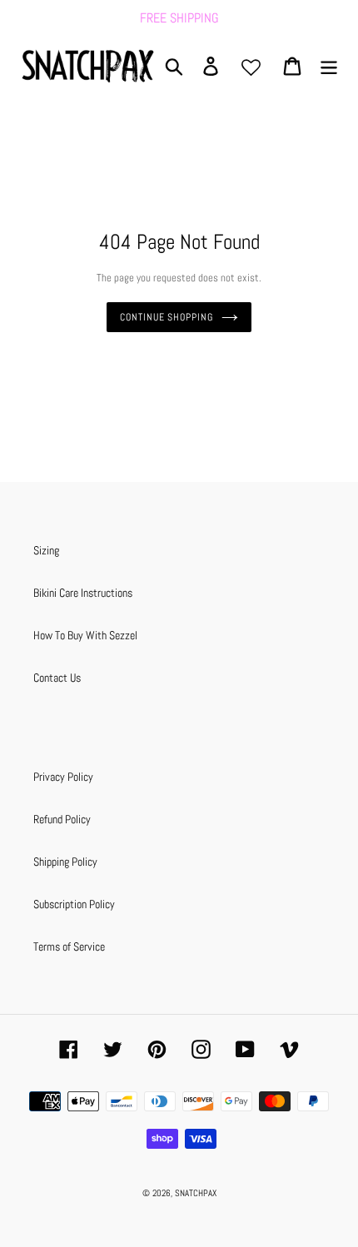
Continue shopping (166, 317)
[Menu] (329, 66)
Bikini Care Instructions (82, 592)
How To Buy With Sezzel (85, 635)
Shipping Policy (65, 861)
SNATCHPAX (195, 1193)
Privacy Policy (63, 776)
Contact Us (57, 677)
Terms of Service (69, 946)
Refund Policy (62, 819)
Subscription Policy (74, 904)
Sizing (46, 550)
